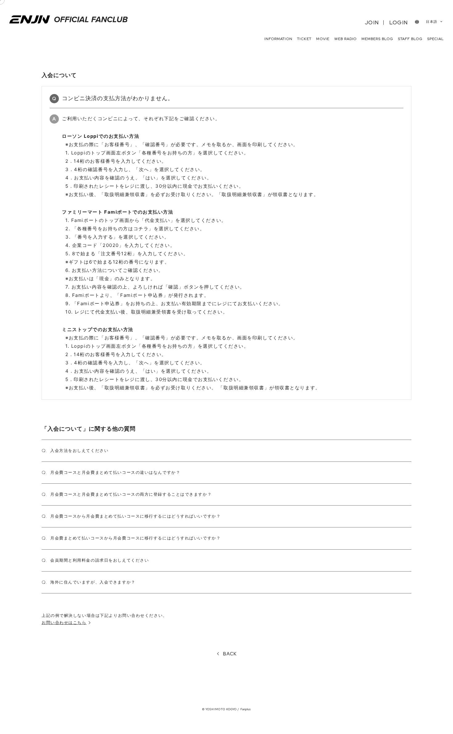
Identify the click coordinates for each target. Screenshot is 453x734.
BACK (230, 654)
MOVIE (322, 39)
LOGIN (398, 22)
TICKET (304, 39)
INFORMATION (278, 39)
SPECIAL (435, 39)
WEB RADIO (345, 39)
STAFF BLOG (410, 39)
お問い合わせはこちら (64, 622)
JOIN (372, 22)
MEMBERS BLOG (377, 39)
